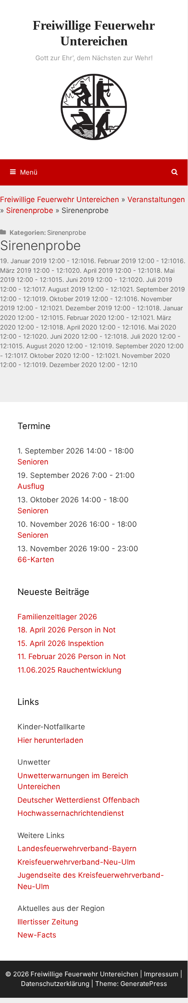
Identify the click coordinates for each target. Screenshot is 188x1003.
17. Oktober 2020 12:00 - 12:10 (66, 355)
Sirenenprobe (29, 210)
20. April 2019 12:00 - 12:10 (113, 270)
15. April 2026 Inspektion (60, 643)
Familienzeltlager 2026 (57, 616)
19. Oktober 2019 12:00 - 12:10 (84, 298)
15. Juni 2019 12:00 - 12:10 (95, 279)
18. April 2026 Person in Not (66, 629)
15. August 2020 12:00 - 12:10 (60, 346)
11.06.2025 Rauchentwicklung (69, 670)
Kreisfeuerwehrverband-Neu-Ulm (76, 862)
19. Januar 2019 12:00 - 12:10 (43, 260)
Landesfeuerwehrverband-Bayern (77, 848)
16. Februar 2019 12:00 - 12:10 (132, 260)
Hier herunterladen (50, 740)
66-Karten (35, 559)
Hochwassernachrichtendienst (70, 813)
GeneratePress (143, 983)
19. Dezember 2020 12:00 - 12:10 (88, 364)
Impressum (161, 974)
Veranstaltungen (156, 199)
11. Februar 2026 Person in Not (71, 656)
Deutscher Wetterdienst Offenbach (78, 800)
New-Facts (36, 935)
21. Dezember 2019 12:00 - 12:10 (104, 308)
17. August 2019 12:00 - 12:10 (82, 289)
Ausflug (30, 486)
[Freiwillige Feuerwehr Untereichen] (94, 106)
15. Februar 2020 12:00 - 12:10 (101, 317)
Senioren (32, 461)
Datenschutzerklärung (55, 983)
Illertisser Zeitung (47, 921)
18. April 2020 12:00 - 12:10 (97, 327)
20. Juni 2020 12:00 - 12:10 (79, 336)
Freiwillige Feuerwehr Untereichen (59, 199)
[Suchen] (175, 172)
